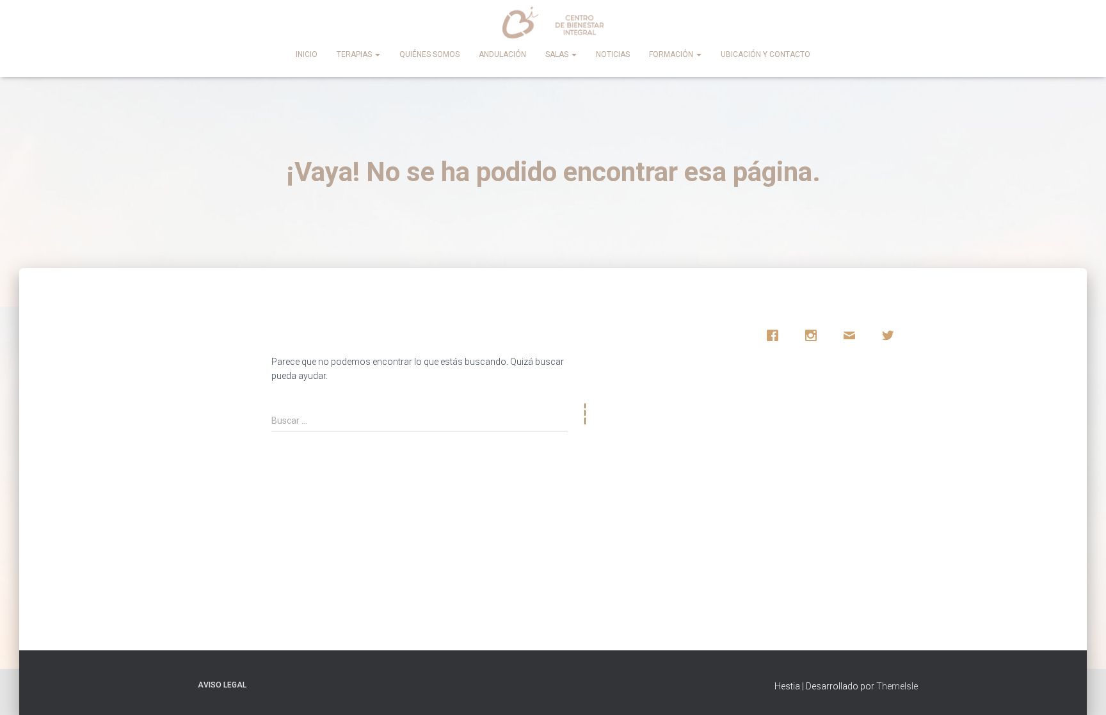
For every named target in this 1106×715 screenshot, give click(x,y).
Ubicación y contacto (765, 54)
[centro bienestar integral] (553, 22)
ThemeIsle (897, 686)
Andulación (502, 54)
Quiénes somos (429, 54)
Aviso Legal (222, 684)
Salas (557, 54)
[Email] (852, 335)
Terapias (355, 54)
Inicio (306, 54)
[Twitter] (891, 335)
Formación (672, 54)
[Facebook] (776, 335)
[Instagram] (814, 335)
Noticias (613, 54)
